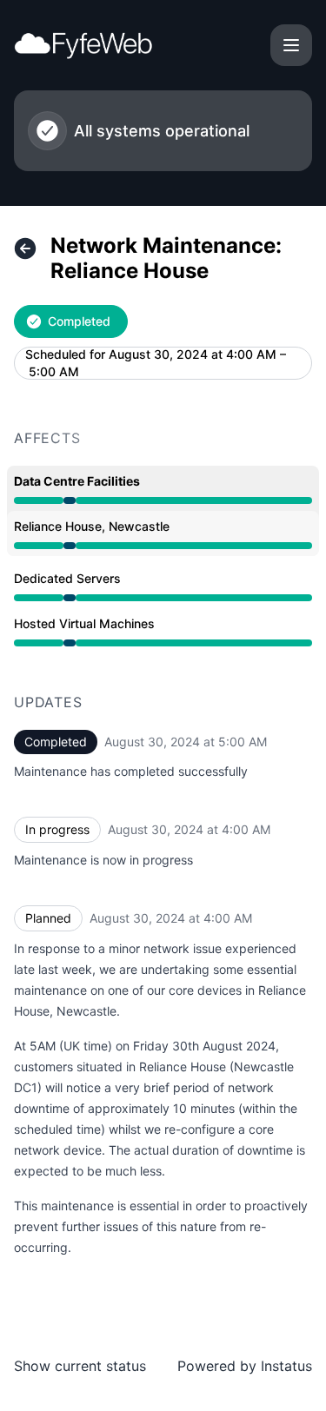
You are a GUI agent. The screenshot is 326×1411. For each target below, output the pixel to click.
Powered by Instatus (244, 1366)
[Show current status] (25, 248)
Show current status (80, 1366)
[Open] (291, 45)
